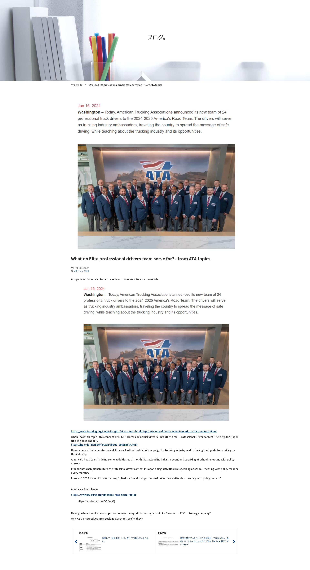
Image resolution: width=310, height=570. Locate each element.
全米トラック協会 (81, 270)
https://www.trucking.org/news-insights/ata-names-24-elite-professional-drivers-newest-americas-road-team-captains (144, 431)
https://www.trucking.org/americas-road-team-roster (103, 495)
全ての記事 (76, 84)
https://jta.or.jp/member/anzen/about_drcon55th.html (104, 444)
